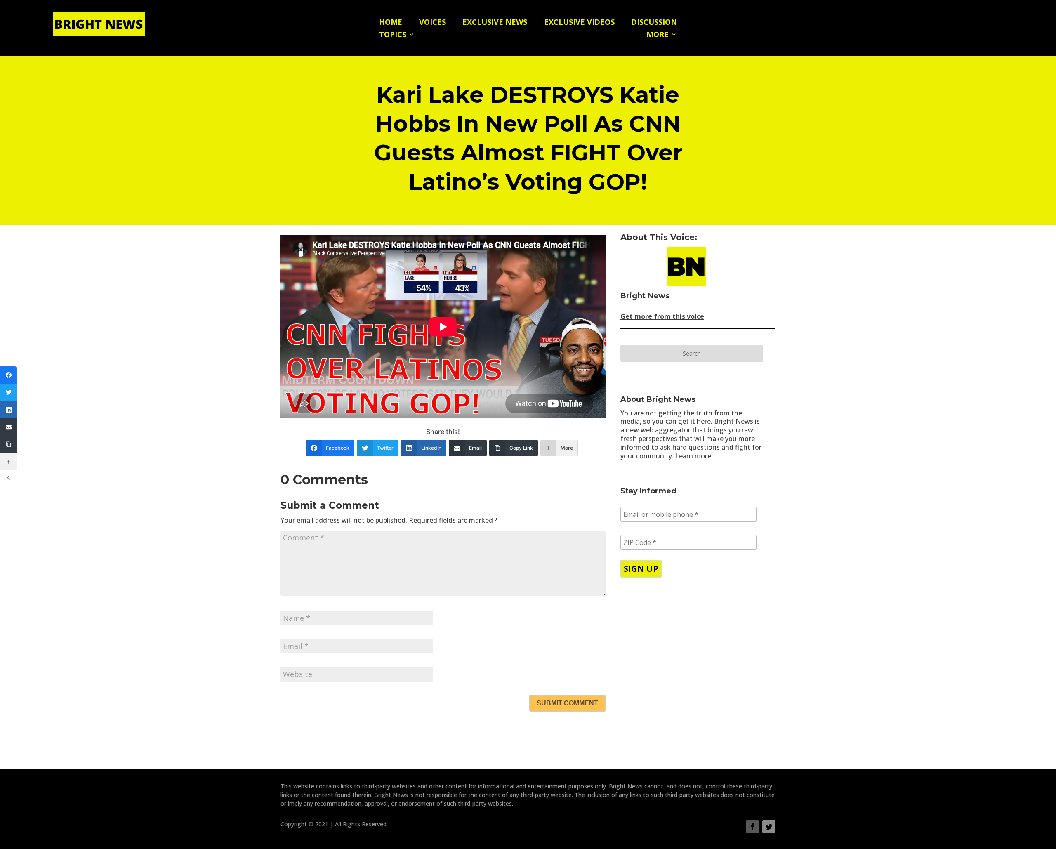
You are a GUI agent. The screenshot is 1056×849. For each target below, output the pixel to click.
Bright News (644, 295)
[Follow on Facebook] (752, 826)
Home (390, 23)
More (657, 35)
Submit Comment (567, 703)
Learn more (693, 455)
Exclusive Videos (579, 23)
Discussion (654, 23)
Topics (392, 35)
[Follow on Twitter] (769, 826)
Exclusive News (494, 23)
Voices (432, 23)
